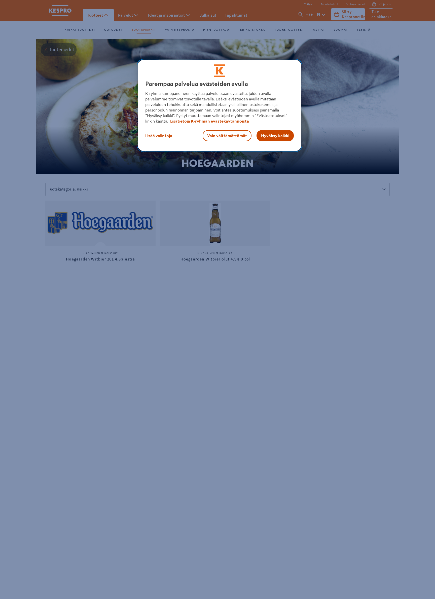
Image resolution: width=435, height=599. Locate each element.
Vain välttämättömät (227, 136)
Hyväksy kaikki (275, 136)
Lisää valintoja (158, 136)
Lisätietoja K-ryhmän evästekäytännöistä (209, 121)
